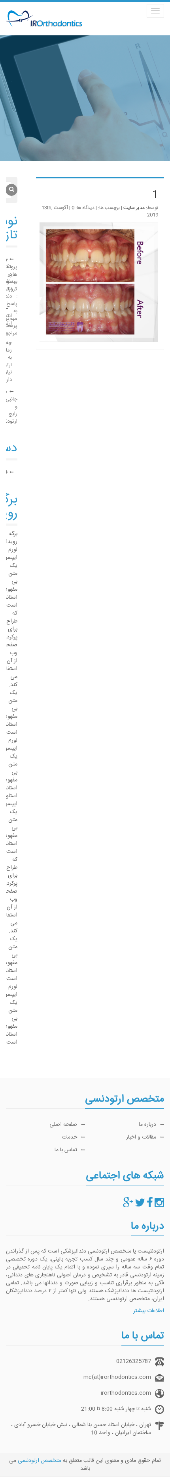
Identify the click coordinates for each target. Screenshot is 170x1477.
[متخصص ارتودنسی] (159, 1205)
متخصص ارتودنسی (39, 1460)
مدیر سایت (134, 208)
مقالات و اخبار (141, 1137)
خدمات (69, 1137)
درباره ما (147, 1124)
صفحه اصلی (63, 1124)
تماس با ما (66, 1150)
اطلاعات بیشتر (148, 1311)
